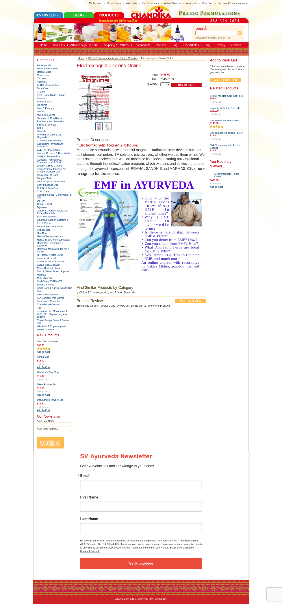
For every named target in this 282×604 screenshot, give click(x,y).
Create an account (238, 3)
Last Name (89, 519)
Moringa (41, 274)
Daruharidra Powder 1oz (50, 399)
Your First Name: (46, 421)
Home (81, 58)
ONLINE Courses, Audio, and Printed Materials (52, 212)
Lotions (41, 111)
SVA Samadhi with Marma (50, 297)
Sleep (40, 291)
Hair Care (42, 233)
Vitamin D (42, 81)
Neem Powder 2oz (47, 384)
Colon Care (43, 191)
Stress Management (48, 294)
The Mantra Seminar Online (224, 120)
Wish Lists (131, 3)
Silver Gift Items (45, 284)
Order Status (114, 3)
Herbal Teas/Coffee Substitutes (53, 239)
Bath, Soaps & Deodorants (51, 181)
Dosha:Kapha (44, 101)
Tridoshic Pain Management (52, 311)
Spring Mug (43, 357)
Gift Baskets (43, 229)
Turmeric (42, 78)
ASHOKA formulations (48, 85)
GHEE (40, 128)
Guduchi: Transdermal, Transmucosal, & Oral (49, 161)
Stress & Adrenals (46, 124)
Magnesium (43, 75)
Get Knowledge (141, 563)
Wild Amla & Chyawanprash (51, 326)
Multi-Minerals (44, 278)
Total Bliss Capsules (48, 341)
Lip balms (42, 105)
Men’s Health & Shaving (49, 268)
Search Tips (224, 37)
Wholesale (191, 3)
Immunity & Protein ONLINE (225, 108)
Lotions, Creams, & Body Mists (53, 153)
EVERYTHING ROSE (48, 149)
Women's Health (45, 329)
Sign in (221, 3)
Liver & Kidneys (45, 108)
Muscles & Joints (46, 114)
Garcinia (41, 131)
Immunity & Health (46, 258)
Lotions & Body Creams (49, 165)
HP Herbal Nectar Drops (50, 255)
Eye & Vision (43, 223)
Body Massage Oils (47, 184)
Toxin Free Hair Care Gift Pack (226, 95)
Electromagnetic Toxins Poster (226, 133)
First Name (89, 497)
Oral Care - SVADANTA (49, 281)
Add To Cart (43, 351)
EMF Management (47, 216)
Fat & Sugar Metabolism (50, 226)
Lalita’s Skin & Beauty (48, 264)
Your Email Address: (47, 429)
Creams (41, 91)
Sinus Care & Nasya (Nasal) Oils (54, 288)
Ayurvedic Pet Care (47, 175)
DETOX (41, 200)
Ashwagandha (44, 65)
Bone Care (42, 88)
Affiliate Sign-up (172, 3)
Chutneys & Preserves (49, 140)
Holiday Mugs (44, 71)
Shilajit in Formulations (49, 156)
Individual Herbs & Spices (50, 261)
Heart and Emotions (47, 68)
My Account (95, 3)
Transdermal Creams (48, 304)
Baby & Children (45, 178)
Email (84, 475)
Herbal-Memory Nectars (50, 236)
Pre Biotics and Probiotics (50, 121)
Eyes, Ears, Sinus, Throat (51, 95)
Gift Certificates (150, 3)
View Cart (207, 3)
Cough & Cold (44, 204)
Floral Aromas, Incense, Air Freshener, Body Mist (51, 170)
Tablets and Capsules (48, 301)
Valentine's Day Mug (48, 372)
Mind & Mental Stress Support (53, 271)
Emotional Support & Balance (52, 220)
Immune (41, 98)
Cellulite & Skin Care (48, 188)
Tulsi (39, 307)
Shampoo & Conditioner (49, 118)
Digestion (42, 207)
